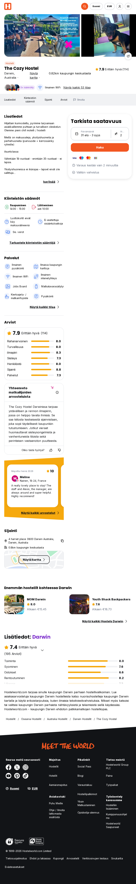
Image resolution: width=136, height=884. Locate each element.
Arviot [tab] (64, 99)
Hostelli (10, 63)
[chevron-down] (42, 650)
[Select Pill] (84, 6)
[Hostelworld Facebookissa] (8, 767)
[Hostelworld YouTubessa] (8, 776)
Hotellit (53, 775)
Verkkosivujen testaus (95, 858)
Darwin (9, 73)
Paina (109, 775)
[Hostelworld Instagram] (25, 767)
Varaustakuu (85, 784)
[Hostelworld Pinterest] (17, 776)
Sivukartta (117, 858)
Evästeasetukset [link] (14, 866)
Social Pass (84, 766)
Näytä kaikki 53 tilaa (76, 87)
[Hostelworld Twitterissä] (17, 767)
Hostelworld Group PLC (117, 766)
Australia (10, 77)
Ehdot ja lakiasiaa (40, 858)
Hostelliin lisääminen (112, 807)
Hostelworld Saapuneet (113, 825)
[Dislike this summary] (59, 450)
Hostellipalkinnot (87, 794)
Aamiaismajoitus (58, 784)
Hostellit (53, 766)
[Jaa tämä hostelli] (128, 56)
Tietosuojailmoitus (16, 858)
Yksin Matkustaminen (86, 803)
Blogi (81, 775)
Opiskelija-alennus (88, 812)
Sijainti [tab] (48, 99)
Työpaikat (112, 784)
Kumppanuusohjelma (116, 816)
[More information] (57, 392)
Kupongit (58, 858)
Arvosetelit (73, 858)
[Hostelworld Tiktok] (25, 776)
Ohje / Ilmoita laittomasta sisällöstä (57, 814)
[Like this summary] (50, 450)
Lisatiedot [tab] (10, 99)
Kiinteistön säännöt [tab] (30, 99)
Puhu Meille (56, 803)
